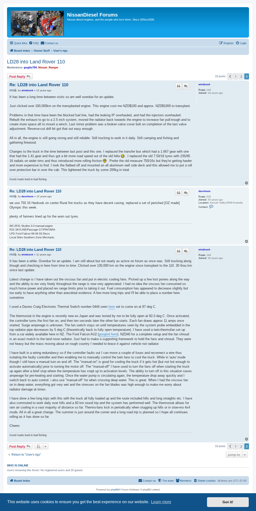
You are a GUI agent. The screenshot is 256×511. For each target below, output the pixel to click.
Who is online (17, 465)
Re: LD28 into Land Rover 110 (39, 84)
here (111, 307)
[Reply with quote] (178, 86)
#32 (12, 196)
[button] (230, 76)
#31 (12, 90)
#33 (12, 254)
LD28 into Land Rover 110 (36, 61)
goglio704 (30, 67)
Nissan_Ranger (48, 67)
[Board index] (37, 22)
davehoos (204, 191)
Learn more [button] (161, 502)
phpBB (115, 489)
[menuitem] (34, 43)
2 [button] (241, 76)
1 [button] (235, 76)
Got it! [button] (227, 502)
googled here (108, 334)
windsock (204, 84)
